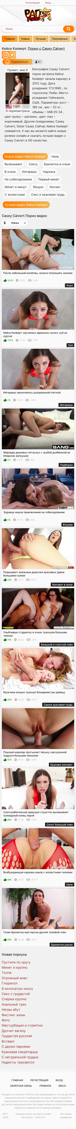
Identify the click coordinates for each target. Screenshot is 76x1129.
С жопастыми (15, 194)
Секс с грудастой (16, 994)
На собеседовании (18, 179)
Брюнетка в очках (57, 164)
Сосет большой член (59, 824)
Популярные (60, 38)
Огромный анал (14, 978)
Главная (10, 38)
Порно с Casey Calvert (46, 48)
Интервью (29, 172)
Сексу (33, 164)
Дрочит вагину (14, 1031)
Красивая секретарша (20, 1052)
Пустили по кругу (16, 962)
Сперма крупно (14, 999)
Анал (69, 285)
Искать (68, 29)
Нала (55, 156)
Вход (48, 2)
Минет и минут (16, 187)
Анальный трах (14, 1004)
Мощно (38, 187)
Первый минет (49, 179)
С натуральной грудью (20, 1057)
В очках (10, 172)
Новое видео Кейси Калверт (25, 156)
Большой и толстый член (57, 644)
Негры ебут (11, 1010)
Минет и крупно (14, 967)
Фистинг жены (13, 1015)
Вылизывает (14, 164)
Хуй (70, 345)
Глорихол (10, 983)
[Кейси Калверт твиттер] (12, 56)
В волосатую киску (17, 989)
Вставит (8, 1041)
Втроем (68, 524)
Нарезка (49, 172)
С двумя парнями (16, 1046)
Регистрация (33, 2)
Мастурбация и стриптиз (22, 1025)
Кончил (55, 187)
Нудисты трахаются (18, 1062)
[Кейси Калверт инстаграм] (6, 56)
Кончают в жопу (62, 584)
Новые (25, 38)
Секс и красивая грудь (48, 194)
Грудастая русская (17, 1036)
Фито (6, 1020)
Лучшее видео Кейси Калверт (26, 205)
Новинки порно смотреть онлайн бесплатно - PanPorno (33, 1115)
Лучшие (41, 38)
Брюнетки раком (62, 944)
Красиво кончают (61, 764)
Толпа (6, 973)
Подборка (66, 464)
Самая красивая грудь (58, 704)
